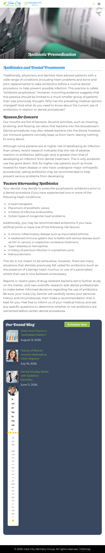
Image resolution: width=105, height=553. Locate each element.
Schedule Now (77, 324)
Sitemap (85, 549)
